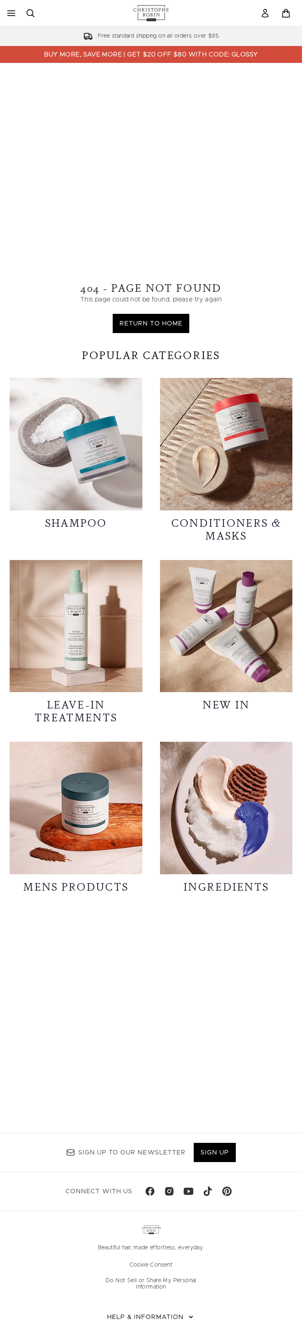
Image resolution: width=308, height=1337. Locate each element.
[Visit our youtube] (188, 1191)
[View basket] (286, 13)
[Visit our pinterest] (227, 1191)
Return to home (151, 323)
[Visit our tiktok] (207, 1191)
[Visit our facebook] (150, 1191)
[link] (265, 13)
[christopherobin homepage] (151, 13)
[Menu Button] (10, 13)
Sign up (215, 1152)
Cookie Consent (151, 1265)
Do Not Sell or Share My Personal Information (151, 1284)
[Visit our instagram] (169, 1191)
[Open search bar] (30, 13)
